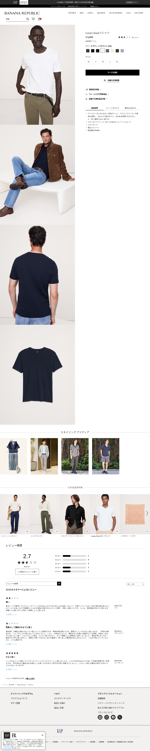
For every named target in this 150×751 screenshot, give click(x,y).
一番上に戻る (30, 678)
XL (117, 61)
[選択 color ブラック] (97, 51)
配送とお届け (59, 703)
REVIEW (11, 684)
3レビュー (135, 37)
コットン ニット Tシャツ (9, 536)
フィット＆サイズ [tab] (112, 108)
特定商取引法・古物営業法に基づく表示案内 (120, 742)
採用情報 (92, 742)
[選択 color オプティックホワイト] (102, 50)
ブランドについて (105, 712)
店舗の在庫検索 (113, 80)
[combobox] (17, 19)
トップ (4, 684)
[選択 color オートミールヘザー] (112, 51)
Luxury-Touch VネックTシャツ (101, 536)
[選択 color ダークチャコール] (107, 51)
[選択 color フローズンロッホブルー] (122, 51)
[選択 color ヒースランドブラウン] (88, 51)
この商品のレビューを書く (27, 572)
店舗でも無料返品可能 (97, 99)
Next (147, 513)
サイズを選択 (112, 72)
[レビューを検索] (59, 584)
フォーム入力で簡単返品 (98, 94)
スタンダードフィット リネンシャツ (72, 536)
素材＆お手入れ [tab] (130, 108)
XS (89, 61)
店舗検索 (101, 698)
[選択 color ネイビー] (92, 51)
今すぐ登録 (15, 703)
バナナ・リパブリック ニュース (111, 703)
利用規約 (55, 742)
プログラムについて (19, 698)
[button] (132, 2)
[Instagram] (106, 717)
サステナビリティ (81, 742)
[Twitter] (119, 717)
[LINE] (100, 717)
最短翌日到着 (94, 89)
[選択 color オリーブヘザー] (117, 51)
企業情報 (101, 742)
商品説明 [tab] (94, 108)
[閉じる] (42, 735)
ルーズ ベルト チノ (37, 536)
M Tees (31, 684)
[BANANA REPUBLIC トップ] (22, 13)
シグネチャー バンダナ (128, 536)
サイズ (88, 57)
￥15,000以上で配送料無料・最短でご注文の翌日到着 (75, 2)
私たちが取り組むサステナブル (111, 708)
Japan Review (21, 684)
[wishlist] (33, 19)
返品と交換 (59, 708)
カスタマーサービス (62, 698)
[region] (23, 741)
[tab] (112, 89)
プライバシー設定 (67, 742)
